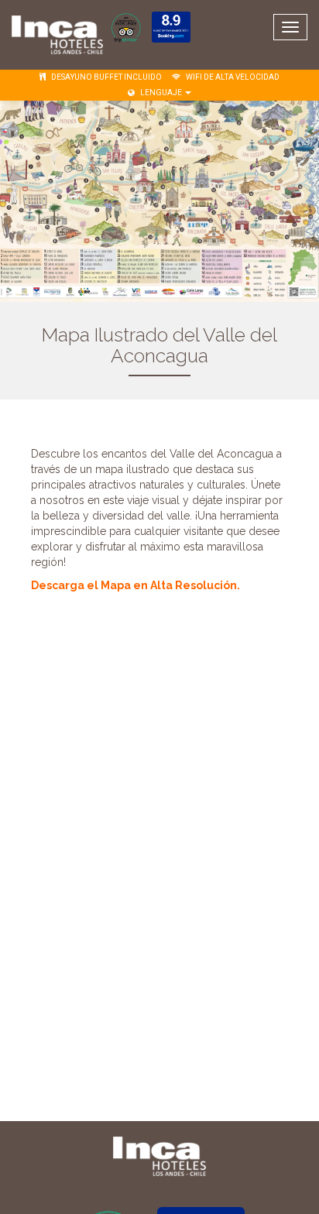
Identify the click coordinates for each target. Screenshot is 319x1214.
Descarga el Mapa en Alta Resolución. (136, 585)
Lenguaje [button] (161, 92)
